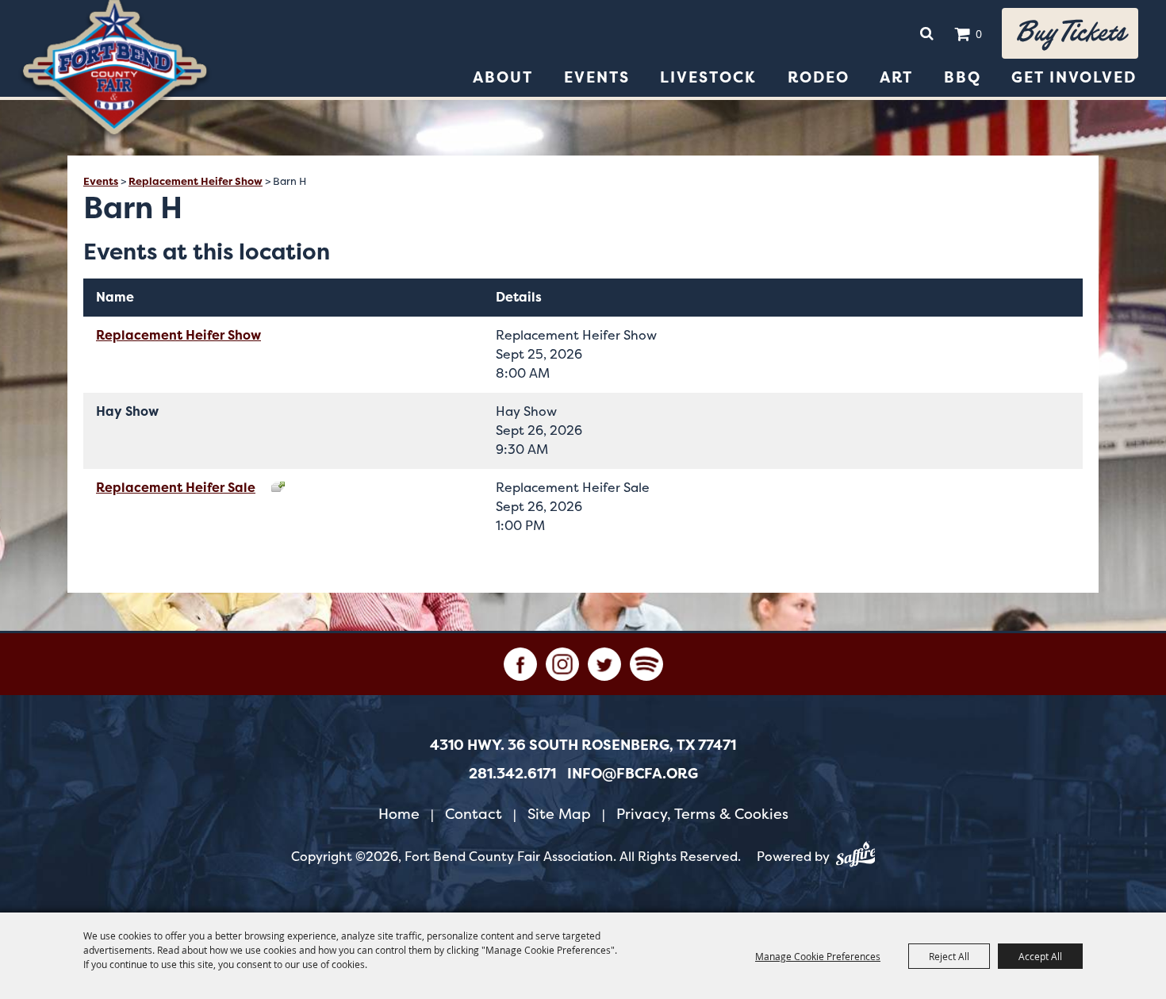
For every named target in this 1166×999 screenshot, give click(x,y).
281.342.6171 (512, 773)
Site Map (559, 814)
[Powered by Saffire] (856, 857)
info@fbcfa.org (632, 773)
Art (896, 77)
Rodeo (819, 77)
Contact (473, 814)
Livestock (708, 77)
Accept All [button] (1040, 956)
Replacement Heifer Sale (175, 487)
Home (399, 814)
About (503, 77)
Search (926, 33)
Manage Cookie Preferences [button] (817, 956)
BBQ (962, 77)
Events (597, 77)
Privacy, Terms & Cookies (702, 814)
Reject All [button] (949, 956)
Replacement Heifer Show (195, 181)
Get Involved (1074, 77)
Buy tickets (1070, 33)
